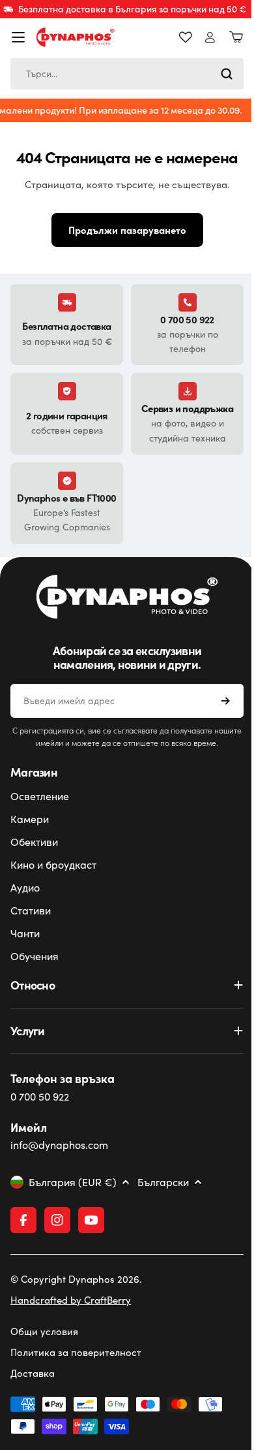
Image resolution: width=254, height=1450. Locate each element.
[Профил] (200, 37)
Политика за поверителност (75, 1367)
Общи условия (44, 1346)
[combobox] (122, 73)
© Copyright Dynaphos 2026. (76, 1294)
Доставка (32, 1388)
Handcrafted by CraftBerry (70, 1315)
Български (163, 1198)
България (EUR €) (73, 1197)
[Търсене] (216, 73)
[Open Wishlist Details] (175, 37)
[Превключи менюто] (18, 37)
